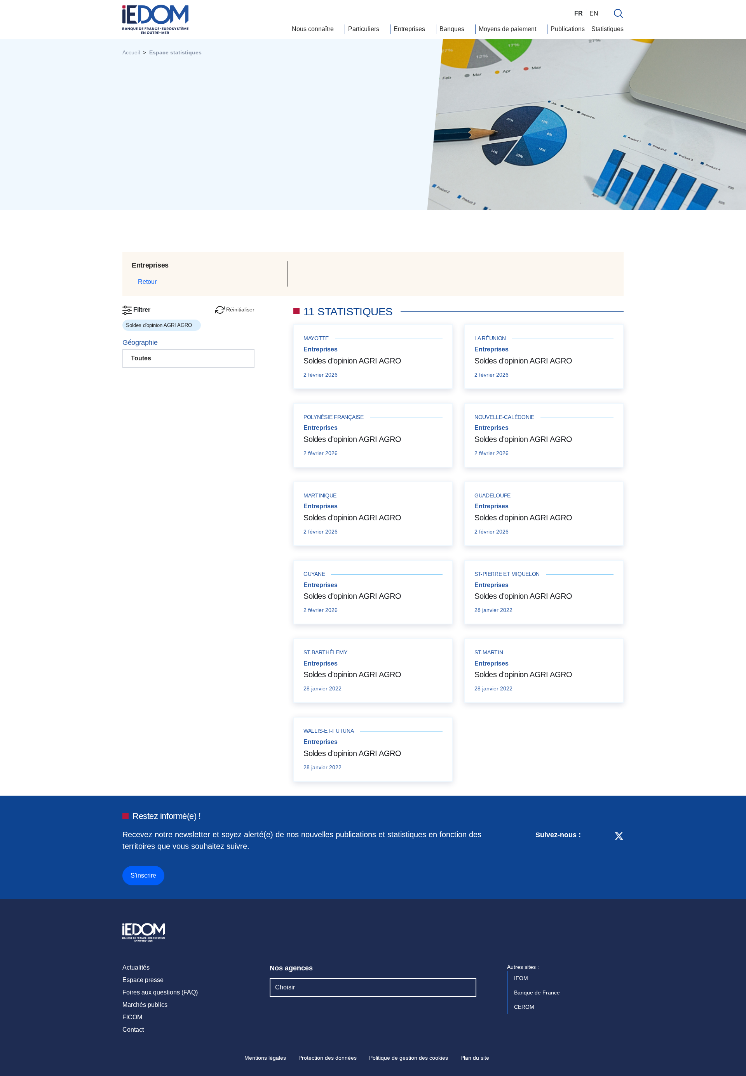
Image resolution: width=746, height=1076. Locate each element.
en (593, 13)
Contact (133, 1029)
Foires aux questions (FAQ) (160, 992)
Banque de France (537, 992)
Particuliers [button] (364, 29)
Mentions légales (265, 1058)
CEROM (525, 1007)
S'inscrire (143, 875)
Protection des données (327, 1058)
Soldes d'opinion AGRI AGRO (352, 360)
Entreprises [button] (410, 29)
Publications (568, 29)
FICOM (132, 1017)
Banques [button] (452, 29)
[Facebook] (604, 857)
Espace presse (143, 980)
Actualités (136, 967)
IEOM (522, 978)
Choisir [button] (285, 987)
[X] (619, 857)
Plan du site (474, 1058)
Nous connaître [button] (313, 29)
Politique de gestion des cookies (408, 1058)
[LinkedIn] (590, 857)
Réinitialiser (239, 309)
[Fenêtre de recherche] (618, 13)
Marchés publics (144, 1004)
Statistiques (607, 29)
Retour (146, 281)
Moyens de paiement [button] (508, 29)
